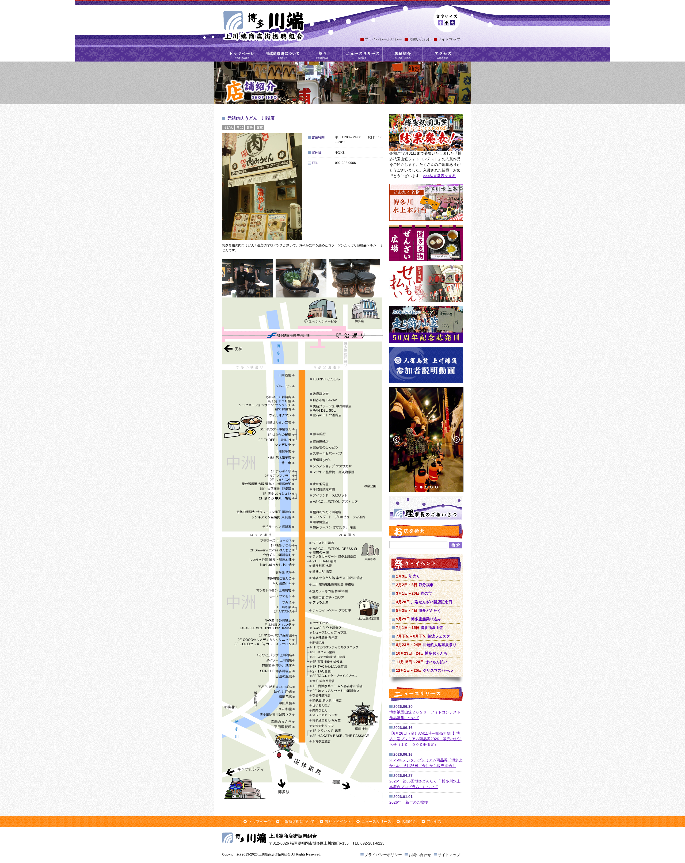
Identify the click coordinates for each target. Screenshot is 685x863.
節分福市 (414, 585)
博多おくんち (421, 653)
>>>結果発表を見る (439, 176)
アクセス (443, 54)
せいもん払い (421, 662)
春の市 (414, 593)
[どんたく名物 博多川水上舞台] (426, 223)
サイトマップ (449, 39)
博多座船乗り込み (418, 619)
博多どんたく (418, 610)
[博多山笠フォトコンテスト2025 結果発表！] (426, 149)
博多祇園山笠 (419, 627)
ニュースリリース (362, 54)
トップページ (242, 54)
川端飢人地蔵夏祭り (426, 645)
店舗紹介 (403, 54)
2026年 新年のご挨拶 (408, 802)
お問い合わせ (420, 39)
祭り (322, 54)
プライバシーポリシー (383, 39)
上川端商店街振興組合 (263, 25)
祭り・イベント (338, 821)
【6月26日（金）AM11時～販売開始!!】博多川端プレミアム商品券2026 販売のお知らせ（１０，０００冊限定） (425, 739)
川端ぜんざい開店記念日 (424, 602)
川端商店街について (282, 54)
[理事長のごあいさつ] (426, 519)
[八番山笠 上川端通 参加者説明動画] (426, 386)
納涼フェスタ (423, 636)
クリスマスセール (424, 670)
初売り (408, 576)
